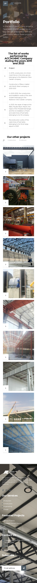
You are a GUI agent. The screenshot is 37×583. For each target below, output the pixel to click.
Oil (4, 526)
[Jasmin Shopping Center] (18, 345)
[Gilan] (18, 376)
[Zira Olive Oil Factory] (18, 159)
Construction (8, 504)
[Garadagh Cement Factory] (18, 283)
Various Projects (9, 521)
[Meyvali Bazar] (18, 438)
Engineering (8, 506)
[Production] (18, 221)
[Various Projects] (18, 252)
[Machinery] (18, 190)
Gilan (5, 529)
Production (7, 501)
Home (7, 17)
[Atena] (18, 407)
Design (6, 509)
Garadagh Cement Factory (13, 523)
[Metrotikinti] (18, 314)
